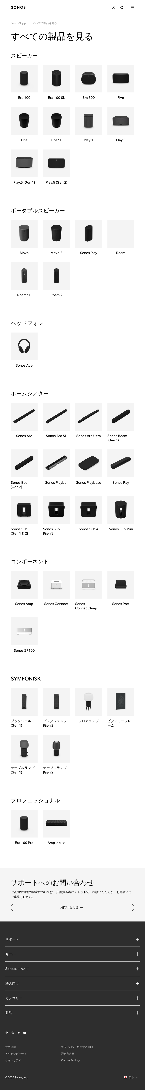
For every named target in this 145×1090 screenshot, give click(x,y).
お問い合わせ (69, 907)
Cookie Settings (70, 1060)
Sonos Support (20, 23)
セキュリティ (13, 1060)
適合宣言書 (67, 1053)
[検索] (122, 7)
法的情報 (10, 1047)
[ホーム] (18, 7)
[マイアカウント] (113, 7)
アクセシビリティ (15, 1053)
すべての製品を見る (45, 23)
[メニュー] (132, 7)
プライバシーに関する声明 (77, 1047)
